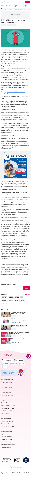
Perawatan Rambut (11, 25)
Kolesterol (10, 300)
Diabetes (11, 297)
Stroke (21, 297)
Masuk (27, 2)
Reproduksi (9, 303)
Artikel (10, 9)
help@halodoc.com (7, 379)
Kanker (3, 303)
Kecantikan (3, 25)
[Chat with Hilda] (28, 356)
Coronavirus (4, 297)
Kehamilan (4, 300)
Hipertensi (16, 300)
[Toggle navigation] (2, 2)
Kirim (26, 288)
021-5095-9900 (6, 382)
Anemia (22, 300)
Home (4, 9)
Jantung (17, 297)
